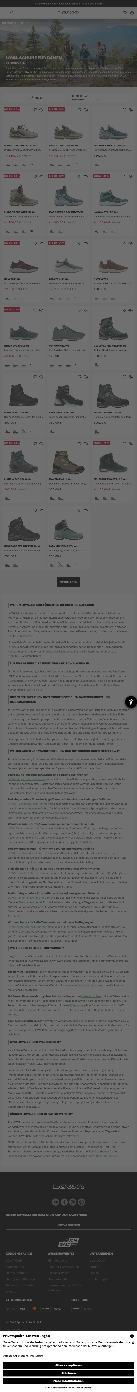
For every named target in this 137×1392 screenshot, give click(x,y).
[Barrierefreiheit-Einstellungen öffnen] (131, 702)
